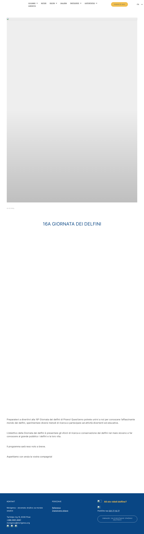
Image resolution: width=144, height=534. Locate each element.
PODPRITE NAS (119, 4)
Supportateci (90, 3)
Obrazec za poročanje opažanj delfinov (117, 519)
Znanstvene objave (60, 511)
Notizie (43, 3)
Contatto (32, 6)
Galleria (63, 3)
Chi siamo (31, 3)
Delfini (52, 3)
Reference (56, 508)
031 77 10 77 (114, 511)
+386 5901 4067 (14, 520)
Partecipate (74, 3)
